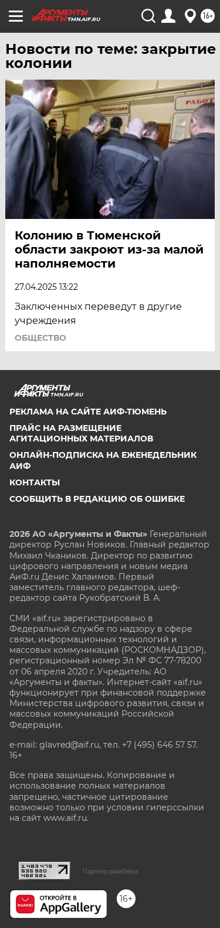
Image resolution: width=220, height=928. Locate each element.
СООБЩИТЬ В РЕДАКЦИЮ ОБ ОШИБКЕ (97, 499)
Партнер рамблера (110, 871)
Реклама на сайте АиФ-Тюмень (88, 411)
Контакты (34, 482)
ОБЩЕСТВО (40, 338)
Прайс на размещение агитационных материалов (81, 433)
